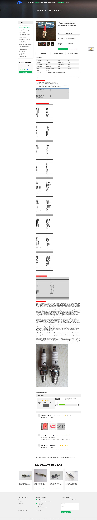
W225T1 (47, 138)
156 (46, 113)
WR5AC (47, 145)
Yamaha (37, 266)
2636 (47, 115)
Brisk (36, 149)
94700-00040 (48, 266)
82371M (47, 222)
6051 (47, 171)
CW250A (47, 210)
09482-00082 (48, 255)
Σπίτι (28, 2)
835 (46, 168)
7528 (47, 147)
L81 (46, 161)
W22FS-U (47, 175)
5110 (47, 238)
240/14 (47, 132)
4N (46, 216)
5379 (47, 170)
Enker (37, 179)
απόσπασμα (61, 2)
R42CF (47, 111)
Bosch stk (37, 147)
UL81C (47, 164)
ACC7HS (47, 114)
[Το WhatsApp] (25, 70)
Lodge (37, 208)
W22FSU (47, 176)
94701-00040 (48, 268)
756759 (47, 247)
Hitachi (37, 192)
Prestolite (37, 243)
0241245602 (48, 137)
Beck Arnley (38, 123)
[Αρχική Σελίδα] (20, 2)
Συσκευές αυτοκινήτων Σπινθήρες (53, 457)
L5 (46, 155)
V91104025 (48, 259)
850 (46, 181)
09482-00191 (48, 258)
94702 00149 (48, 269)
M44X (47, 193)
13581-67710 (48, 206)
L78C (47, 160)
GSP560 (47, 262)
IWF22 (47, 172)
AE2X (47, 231)
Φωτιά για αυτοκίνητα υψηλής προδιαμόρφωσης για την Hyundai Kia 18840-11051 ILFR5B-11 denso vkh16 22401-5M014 (56, 484)
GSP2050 (47, 261)
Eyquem (37, 180)
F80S (47, 198)
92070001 (47, 201)
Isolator (37, 199)
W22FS (47, 174)
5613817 (47, 189)
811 (46, 167)
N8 (46, 242)
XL (36, 265)
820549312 (48, 254)
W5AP (47, 144)
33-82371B (48, 219)
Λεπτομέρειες (43, 53)
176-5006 (47, 123)
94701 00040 (48, 267)
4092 (47, 118)
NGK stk (37, 238)
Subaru (37, 250)
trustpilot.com (45, 417)
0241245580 (48, 136)
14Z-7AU (47, 130)
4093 (47, 119)
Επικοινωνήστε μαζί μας (51, 2)
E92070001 (48, 203)
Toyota (37, 260)
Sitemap (28, 518)
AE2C (47, 230)
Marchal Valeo (38, 215)
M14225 (47, 200)
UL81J (47, 165)
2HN (47, 209)
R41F (47, 110)
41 (46, 236)
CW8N (47, 212)
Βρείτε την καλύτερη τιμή (63, 48)
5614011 (47, 190)
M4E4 (47, 223)
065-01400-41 (48, 184)
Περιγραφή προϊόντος (58, 53)
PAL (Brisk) (37, 241)
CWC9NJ (47, 213)
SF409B (47, 248)
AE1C (47, 227)
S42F (47, 112)
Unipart (37, 261)
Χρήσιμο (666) (53, 447)
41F (46, 105)
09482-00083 (48, 256)
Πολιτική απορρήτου (22, 518)
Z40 (46, 135)
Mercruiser (37, 217)
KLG (36, 204)
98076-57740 (48, 195)
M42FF (47, 108)
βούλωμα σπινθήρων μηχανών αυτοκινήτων (67, 457)
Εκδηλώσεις (41, 2)
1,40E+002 (48, 243)
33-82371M (48, 220)
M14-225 (47, 199)
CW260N (47, 211)
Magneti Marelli (38, 210)
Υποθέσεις (20, 508)
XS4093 (47, 121)
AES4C (47, 232)
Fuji (36, 184)
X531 (47, 237)
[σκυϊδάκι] (22, 70)
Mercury (37, 221)
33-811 (47, 217)
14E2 (47, 246)
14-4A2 (47, 126)
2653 (47, 116)
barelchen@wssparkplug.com (26, 65)
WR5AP (47, 146)
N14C (47, 150)
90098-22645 (48, 260)
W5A (47, 142)
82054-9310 (48, 250)
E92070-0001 (48, 202)
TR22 (47, 173)
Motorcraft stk (38, 236)
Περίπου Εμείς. (32, 2)
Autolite (37, 115)
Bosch (37, 136)
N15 (46, 151)
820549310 (48, 253)
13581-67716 (48, 207)
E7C (47, 265)
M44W (47, 192)
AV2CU (47, 234)
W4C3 (47, 141)
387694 (47, 239)
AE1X (47, 228)
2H (46, 208)
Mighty (37, 223)
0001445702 (48, 124)
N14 (46, 149)
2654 (47, 117)
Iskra (36, 197)
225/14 (47, 131)
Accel (37, 113)
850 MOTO (48, 182)
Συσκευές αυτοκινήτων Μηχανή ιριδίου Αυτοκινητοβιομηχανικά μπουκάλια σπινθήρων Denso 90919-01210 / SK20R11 (39, 484)
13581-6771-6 (48, 205)
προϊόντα (37, 2)
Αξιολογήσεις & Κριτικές (73, 53)
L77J (47, 156)
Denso (37, 169)
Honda (37, 194)
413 (46, 120)
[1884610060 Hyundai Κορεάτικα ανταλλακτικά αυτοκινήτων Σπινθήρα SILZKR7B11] (71, 475)
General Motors (38, 186)
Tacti (36, 259)
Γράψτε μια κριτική (46, 405)
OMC (36, 239)
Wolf (36, 263)
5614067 (47, 191)
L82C (47, 162)
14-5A (47, 128)
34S (46, 215)
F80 (46, 197)
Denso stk (37, 178)
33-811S (47, 218)
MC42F (47, 109)
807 (46, 166)
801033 (47, 224)
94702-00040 (48, 271)
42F (46, 106)
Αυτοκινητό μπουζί (42, 457)
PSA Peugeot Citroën (39, 247)
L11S (47, 153)
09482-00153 (48, 257)
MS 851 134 (48, 225)
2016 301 (47, 263)
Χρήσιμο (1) (52, 417)
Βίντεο (45, 2)
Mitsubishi (37, 224)
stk (36, 166)
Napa (37, 237)
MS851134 (48, 226)
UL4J (47, 163)
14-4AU (47, 127)
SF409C (47, 249)
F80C (47, 179)
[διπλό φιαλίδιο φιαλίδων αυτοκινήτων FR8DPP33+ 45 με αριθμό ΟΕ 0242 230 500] (25, 475)
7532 (47, 148)
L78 (46, 158)
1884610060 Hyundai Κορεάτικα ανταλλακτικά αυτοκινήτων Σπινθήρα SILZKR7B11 (71, 484)
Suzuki (37, 255)
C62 (46, 183)
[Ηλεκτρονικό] (27, 70)
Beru (36, 124)
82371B (47, 221)
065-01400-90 (48, 185)
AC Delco (37, 105)
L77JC (47, 157)
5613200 (47, 187)
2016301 (47, 264)
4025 (47, 169)
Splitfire (37, 248)
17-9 (47, 241)
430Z (47, 107)
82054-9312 (48, 251)
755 (46, 180)
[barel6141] (40, 510)
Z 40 (47, 133)
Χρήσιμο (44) (53, 437)
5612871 (47, 186)
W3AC (47, 139)
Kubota (37, 205)
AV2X (47, 235)
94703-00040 (48, 273)
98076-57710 (48, 194)
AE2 (46, 229)
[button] (20, 478)
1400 (47, 245)
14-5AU (47, 129)
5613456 (47, 188)
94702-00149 (48, 272)
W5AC (47, 143)
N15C (47, 152)
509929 (47, 240)
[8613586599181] (38, 510)
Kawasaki (37, 201)
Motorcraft (37, 227)
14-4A (47, 125)
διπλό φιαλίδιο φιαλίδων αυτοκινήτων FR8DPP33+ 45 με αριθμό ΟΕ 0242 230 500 (24, 484)
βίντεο (19, 505)
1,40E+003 (48, 244)
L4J (46, 154)
